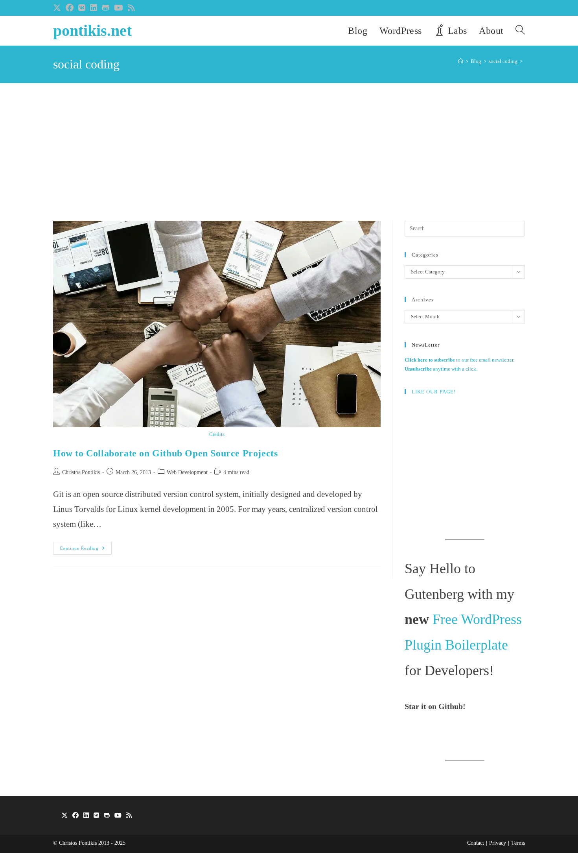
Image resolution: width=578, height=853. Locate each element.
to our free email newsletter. (459, 360)
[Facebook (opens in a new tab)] (69, 8)
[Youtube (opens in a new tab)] (118, 8)
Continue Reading (86, 550)
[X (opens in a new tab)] (58, 8)
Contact (475, 843)
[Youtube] (117, 816)
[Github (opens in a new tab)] (105, 8)
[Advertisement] (289, 162)
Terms (518, 843)
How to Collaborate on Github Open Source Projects (165, 453)
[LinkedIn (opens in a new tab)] (93, 8)
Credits (217, 434)
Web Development (187, 472)
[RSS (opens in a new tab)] (131, 8)
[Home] (460, 61)
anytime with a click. (441, 369)
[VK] (96, 816)
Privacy (497, 843)
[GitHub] (107, 816)
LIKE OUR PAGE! (434, 392)
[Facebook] (75, 816)
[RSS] (129, 816)
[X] (64, 816)
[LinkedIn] (86, 816)
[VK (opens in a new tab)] (82, 8)
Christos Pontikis (81, 472)
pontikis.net (92, 30)
